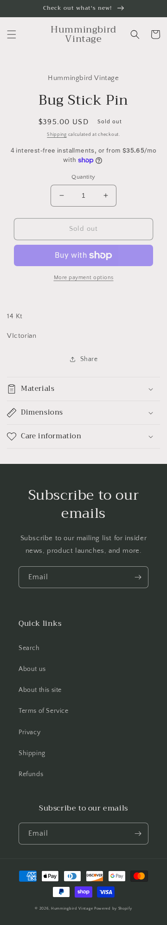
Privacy (29, 732)
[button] (11, 34)
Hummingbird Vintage (72, 908)
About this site (40, 690)
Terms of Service (44, 711)
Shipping (57, 134)
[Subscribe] (138, 577)
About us (32, 669)
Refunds (31, 774)
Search (29, 648)
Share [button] (89, 359)
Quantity (83, 177)
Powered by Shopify (113, 908)
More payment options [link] (84, 278)
